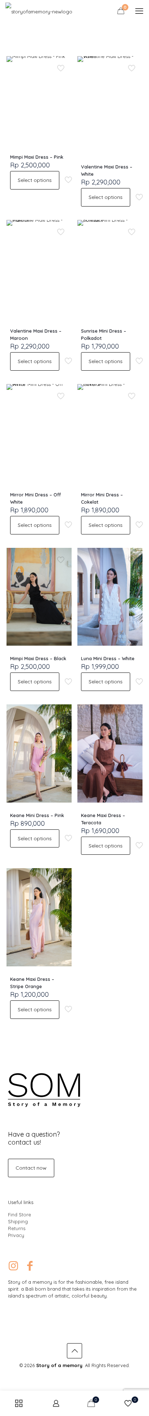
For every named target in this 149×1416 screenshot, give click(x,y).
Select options (35, 180)
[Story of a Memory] (38, 11)
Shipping (18, 1221)
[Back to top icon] (74, 1350)
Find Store (19, 1214)
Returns (16, 1228)
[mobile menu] (139, 11)
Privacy (16, 1235)
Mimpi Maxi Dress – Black (38, 658)
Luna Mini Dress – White (108, 658)
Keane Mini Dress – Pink (37, 815)
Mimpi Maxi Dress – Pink (36, 157)
